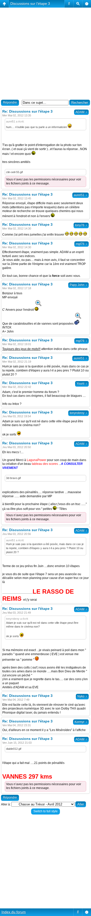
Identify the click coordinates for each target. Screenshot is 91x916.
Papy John (78, 285)
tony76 (81, 225)
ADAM (81, 112)
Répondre (10, 102)
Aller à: (6, 804)
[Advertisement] (45, 53)
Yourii (82, 383)
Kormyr (81, 722)
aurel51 (80, 195)
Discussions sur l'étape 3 (30, 4)
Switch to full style (45, 811)
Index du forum (14, 912)
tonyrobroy (78, 413)
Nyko (82, 696)
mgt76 (81, 244)
